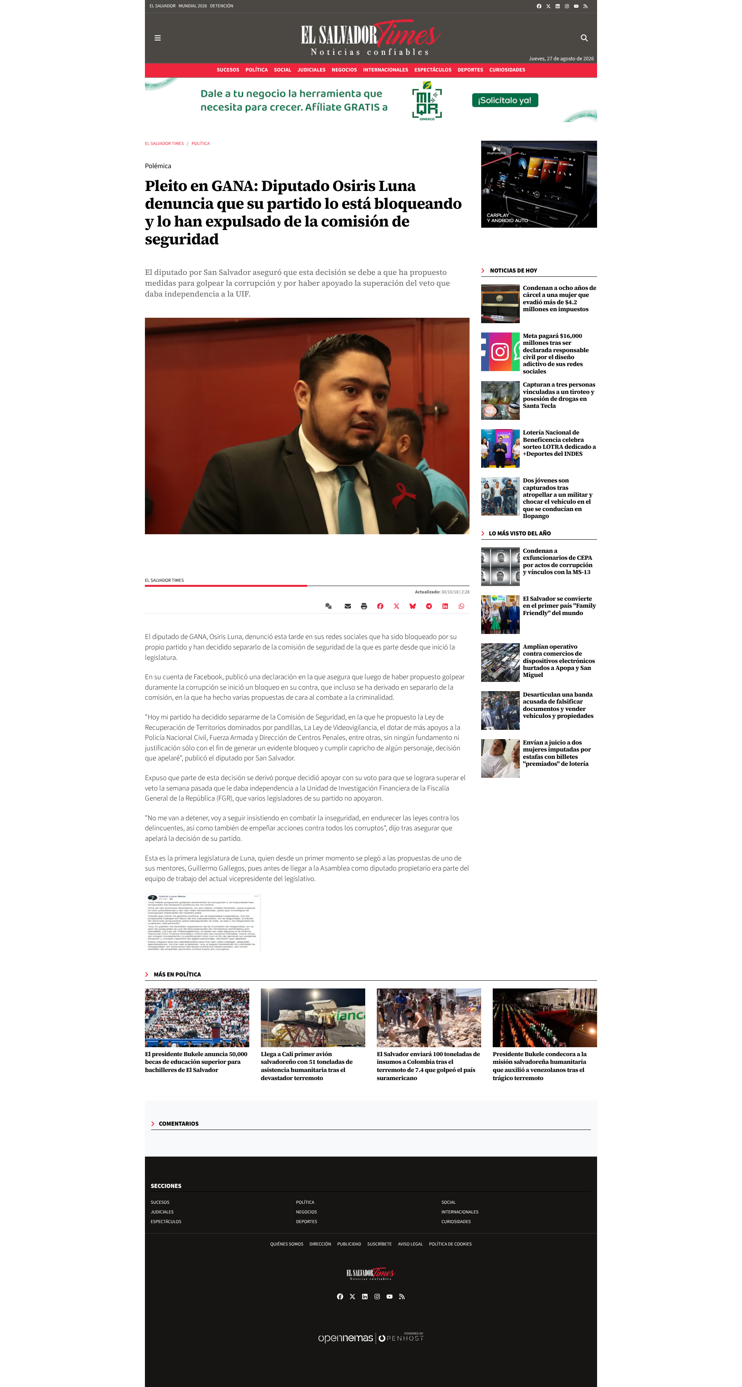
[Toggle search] (584, 38)
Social (448, 1202)
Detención (221, 6)
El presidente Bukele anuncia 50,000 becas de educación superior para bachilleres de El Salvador (196, 1062)
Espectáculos (166, 1221)
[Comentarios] (330, 605)
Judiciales (162, 1212)
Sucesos (160, 1202)
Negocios (306, 1212)
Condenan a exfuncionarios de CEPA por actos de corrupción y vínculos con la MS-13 (557, 561)
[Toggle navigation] (158, 38)
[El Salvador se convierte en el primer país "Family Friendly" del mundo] (500, 614)
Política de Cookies (450, 1244)
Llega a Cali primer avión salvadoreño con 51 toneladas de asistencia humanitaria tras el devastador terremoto (306, 1066)
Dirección (320, 1244)
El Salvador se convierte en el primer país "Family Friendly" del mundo (559, 606)
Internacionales (459, 1212)
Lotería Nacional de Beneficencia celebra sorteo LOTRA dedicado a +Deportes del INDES (559, 443)
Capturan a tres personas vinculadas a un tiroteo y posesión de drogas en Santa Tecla (559, 395)
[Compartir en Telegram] (429, 605)
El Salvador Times (164, 143)
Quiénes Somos (286, 1244)
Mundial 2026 (193, 6)
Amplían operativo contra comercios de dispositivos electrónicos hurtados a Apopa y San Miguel (559, 661)
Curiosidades (456, 1221)
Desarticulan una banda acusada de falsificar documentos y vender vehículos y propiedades (558, 705)
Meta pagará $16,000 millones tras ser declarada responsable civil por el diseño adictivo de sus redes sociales (556, 354)
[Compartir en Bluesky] (413, 605)
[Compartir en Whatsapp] (461, 605)
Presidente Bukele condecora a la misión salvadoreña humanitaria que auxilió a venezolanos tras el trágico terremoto (540, 1066)
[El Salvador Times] (371, 38)
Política (201, 143)
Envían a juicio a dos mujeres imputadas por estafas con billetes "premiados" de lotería (557, 753)
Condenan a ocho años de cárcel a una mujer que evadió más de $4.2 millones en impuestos (559, 299)
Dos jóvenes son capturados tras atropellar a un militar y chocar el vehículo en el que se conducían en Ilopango (557, 498)
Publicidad (349, 1244)
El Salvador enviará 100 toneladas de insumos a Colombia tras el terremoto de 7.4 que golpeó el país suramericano (428, 1066)
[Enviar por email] (348, 605)
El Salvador (162, 6)
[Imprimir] (364, 605)
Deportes (306, 1221)
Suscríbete (380, 1244)
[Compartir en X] (396, 605)
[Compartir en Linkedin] (445, 605)
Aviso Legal (410, 1244)
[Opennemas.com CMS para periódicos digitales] (371, 1346)
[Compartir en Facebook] (380, 605)
